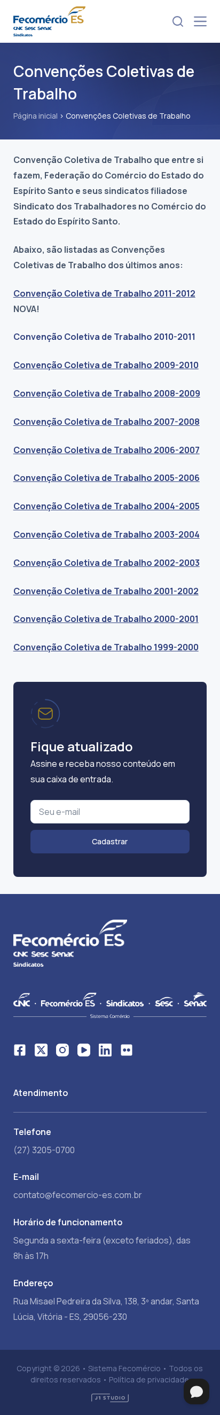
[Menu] (200, 21)
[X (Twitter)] (41, 1050)
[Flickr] (126, 1050)
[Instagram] (62, 1050)
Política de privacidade (149, 1379)
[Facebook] (19, 1050)
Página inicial (35, 116)
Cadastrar (110, 841)
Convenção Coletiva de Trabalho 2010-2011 (104, 337)
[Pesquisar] (177, 21)
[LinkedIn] (105, 1050)
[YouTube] (83, 1050)
